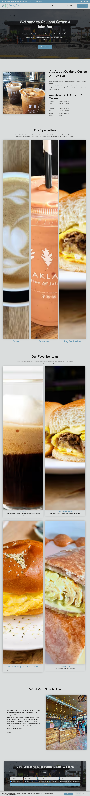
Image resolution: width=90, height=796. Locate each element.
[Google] (81, 1)
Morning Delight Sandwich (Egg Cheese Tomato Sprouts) (23, 667)
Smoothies (44, 341)
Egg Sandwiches (72, 341)
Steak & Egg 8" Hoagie (65, 512)
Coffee (16, 341)
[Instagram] (87, 1)
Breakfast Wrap (65, 666)
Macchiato (23, 512)
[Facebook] (84, 1)
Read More (85, 794)
